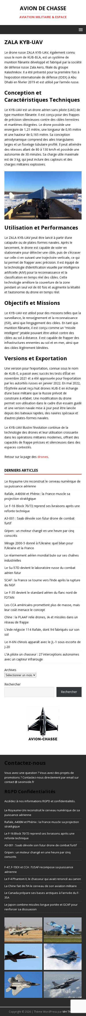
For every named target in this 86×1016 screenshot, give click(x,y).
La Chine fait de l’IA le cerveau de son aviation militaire (40, 886)
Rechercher (12, 684)
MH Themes (70, 1012)
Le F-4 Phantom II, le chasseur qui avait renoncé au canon (42, 879)
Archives (10, 670)
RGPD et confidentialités (58, 801)
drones (42, 457)
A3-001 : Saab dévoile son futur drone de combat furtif (40, 845)
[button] (80, 29)
